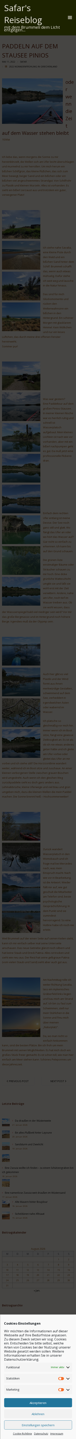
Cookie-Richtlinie (22, 1433)
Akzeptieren (38, 1403)
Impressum (56, 1433)
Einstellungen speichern (38, 1425)
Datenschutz (41, 1433)
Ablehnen (38, 1414)
